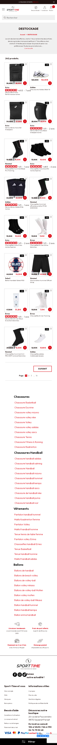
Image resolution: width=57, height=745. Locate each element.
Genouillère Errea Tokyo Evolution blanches (14, 320)
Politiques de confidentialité (38, 703)
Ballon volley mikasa (24, 585)
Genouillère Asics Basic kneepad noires (38, 131)
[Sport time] (28, 663)
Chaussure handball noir (26, 502)
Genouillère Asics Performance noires (12, 93)
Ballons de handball (24, 570)
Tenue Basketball (22, 549)
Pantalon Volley (22, 524)
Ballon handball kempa (25, 610)
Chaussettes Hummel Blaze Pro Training (15, 170)
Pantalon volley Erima (25, 539)
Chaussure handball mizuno (28, 473)
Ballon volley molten (24, 595)
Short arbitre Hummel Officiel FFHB (41, 281)
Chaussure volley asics (25, 432)
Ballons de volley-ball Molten (28, 590)
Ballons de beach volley (26, 575)
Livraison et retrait (11, 719)
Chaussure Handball (24, 468)
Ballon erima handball (25, 614)
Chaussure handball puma (27, 498)
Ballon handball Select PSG (14, 280)
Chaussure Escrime (24, 407)
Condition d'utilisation (12, 715)
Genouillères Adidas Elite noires (14, 208)
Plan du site (32, 695)
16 (36, 376)
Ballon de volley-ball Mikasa (28, 600)
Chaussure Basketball (25, 402)
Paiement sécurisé (11, 727)
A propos (31, 691)
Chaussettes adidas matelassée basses (37, 355)
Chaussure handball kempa (28, 483)
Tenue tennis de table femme (28, 534)
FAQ (5, 695)
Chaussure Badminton (25, 446)
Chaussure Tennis (23, 437)
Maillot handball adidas (25, 558)
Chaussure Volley (23, 422)
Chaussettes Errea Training (40, 316)
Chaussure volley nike (25, 417)
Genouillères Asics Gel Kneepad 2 (13, 129)
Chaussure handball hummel (28, 478)
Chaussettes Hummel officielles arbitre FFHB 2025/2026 (38, 206)
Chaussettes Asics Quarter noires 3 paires (39, 170)
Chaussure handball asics (27, 488)
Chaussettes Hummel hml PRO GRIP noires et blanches (15, 355)
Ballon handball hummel (26, 605)
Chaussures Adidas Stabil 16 (40, 89)
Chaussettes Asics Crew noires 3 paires (13, 246)
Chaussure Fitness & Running (28, 442)
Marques (7, 699)
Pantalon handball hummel (27, 514)
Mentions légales (34, 699)
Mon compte (8, 691)
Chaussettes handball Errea (28, 544)
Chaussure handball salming (28, 463)
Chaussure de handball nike (28, 493)
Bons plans (8, 703)
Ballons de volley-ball (25, 580)
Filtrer (31, 741)
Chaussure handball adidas (28, 458)
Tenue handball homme (25, 554)
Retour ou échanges (11, 723)
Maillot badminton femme (27, 519)
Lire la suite (28, 48)
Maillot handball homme (26, 529)
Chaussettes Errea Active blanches (39, 246)
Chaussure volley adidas (26, 427)
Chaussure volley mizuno (26, 412)
